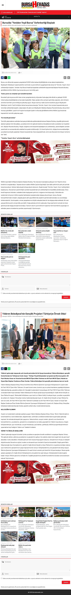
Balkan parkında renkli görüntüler (61, 521)
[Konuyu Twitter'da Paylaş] (5, 77)
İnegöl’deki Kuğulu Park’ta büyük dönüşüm (44, 521)
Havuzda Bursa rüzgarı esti (61, 231)
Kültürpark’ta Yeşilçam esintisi (25, 521)
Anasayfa (4, 25)
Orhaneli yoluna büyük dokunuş (43, 231)
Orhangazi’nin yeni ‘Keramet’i (24, 257)
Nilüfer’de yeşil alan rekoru (24, 546)
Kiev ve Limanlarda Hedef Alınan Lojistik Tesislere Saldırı (34, 12)
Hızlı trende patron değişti (7, 257)
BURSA (9, 25)
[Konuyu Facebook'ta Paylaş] (2, 77)
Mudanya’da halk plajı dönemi (7, 546)
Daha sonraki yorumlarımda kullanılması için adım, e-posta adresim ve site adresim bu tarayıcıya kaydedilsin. (33, 293)
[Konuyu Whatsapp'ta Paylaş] (9, 77)
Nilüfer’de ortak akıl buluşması (7, 231)
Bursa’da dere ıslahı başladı (24, 231)
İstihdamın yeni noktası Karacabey (8, 521)
